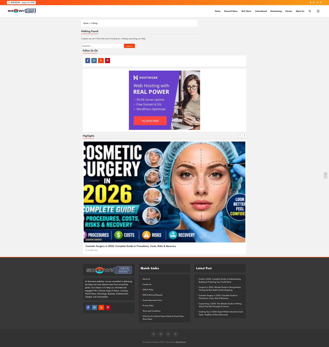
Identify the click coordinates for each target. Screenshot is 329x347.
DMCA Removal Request (152, 294)
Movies (288, 11)
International (261, 11)
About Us (300, 11)
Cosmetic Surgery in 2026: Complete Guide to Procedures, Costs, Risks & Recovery (131, 246)
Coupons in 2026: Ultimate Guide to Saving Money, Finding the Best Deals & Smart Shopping (220, 288)
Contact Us (147, 284)
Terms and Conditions (151, 311)
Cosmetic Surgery (94, 239)
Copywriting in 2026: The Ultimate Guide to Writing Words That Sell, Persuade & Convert (220, 305)
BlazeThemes (181, 342)
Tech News (246, 11)
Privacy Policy (148, 305)
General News (230, 11)
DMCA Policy (148, 289)
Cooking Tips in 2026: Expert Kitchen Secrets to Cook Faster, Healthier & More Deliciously (221, 313)
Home (217, 11)
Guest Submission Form (152, 300)
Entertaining (276, 11)
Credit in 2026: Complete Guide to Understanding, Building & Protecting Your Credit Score (220, 280)
